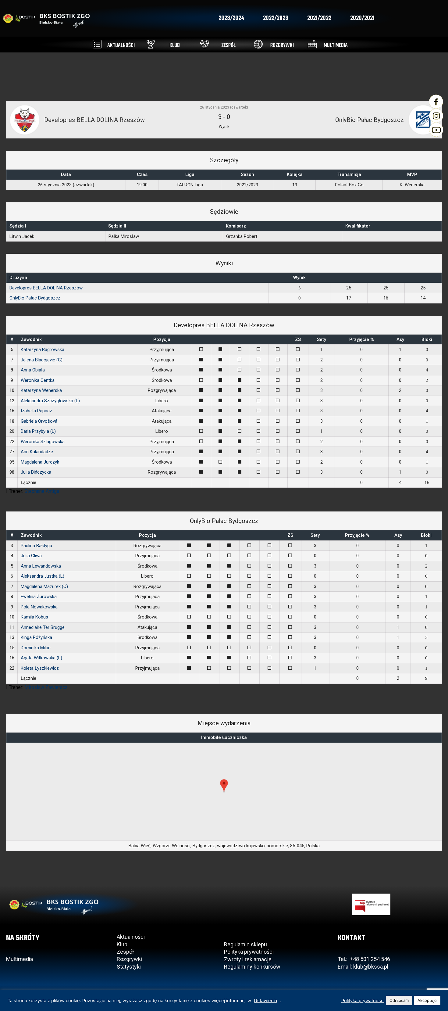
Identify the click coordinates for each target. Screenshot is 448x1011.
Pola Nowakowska (39, 607)
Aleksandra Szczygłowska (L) (50, 400)
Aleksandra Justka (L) (42, 576)
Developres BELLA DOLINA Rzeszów (46, 288)
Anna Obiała (33, 370)
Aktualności (131, 937)
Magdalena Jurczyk (40, 462)
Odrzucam (399, 1000)
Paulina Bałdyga (36, 545)
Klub (123, 944)
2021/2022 (319, 18)
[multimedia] (312, 44)
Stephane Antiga (41, 491)
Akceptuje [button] (427, 1000)
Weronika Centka (38, 380)
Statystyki (129, 966)
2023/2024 (231, 18)
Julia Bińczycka (36, 472)
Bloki (426, 339)
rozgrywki (282, 45)
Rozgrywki (129, 959)
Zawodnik (31, 339)
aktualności (121, 45)
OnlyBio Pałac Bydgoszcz (34, 298)
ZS (298, 339)
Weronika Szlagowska (43, 441)
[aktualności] (97, 44)
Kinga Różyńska (36, 637)
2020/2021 (362, 18)
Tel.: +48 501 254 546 (364, 959)
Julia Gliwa (31, 555)
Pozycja (161, 339)
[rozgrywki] (258, 44)
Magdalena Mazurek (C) (44, 586)
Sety (321, 339)
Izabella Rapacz (36, 411)
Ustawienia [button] (265, 1000)
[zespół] (204, 44)
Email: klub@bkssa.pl (363, 966)
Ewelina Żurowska (39, 596)
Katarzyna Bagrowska (42, 349)
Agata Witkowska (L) (41, 658)
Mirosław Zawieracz (46, 687)
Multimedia (19, 959)
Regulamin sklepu (245, 944)
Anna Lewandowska (41, 566)
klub (174, 45)
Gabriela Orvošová (39, 421)
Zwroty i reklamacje (248, 959)
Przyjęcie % (361, 339)
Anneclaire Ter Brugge (43, 627)
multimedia (336, 45)
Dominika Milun (36, 648)
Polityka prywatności (249, 951)
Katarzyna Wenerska (41, 390)
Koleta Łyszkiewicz (40, 668)
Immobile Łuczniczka (224, 737)
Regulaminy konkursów (252, 966)
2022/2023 (275, 18)
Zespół (125, 951)
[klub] (150, 44)
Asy (400, 339)
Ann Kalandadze (37, 451)
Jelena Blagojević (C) (41, 360)
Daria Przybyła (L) (38, 431)
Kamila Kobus (34, 617)
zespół (228, 45)
